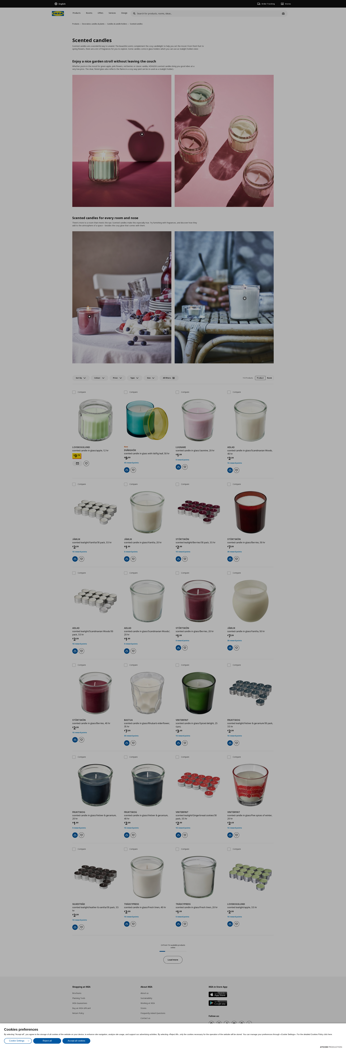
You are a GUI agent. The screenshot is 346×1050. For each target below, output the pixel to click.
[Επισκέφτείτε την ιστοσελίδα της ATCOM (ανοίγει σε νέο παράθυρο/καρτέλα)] (331, 1047)
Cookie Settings (16, 1041)
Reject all (47, 1041)
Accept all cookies (76, 1041)
